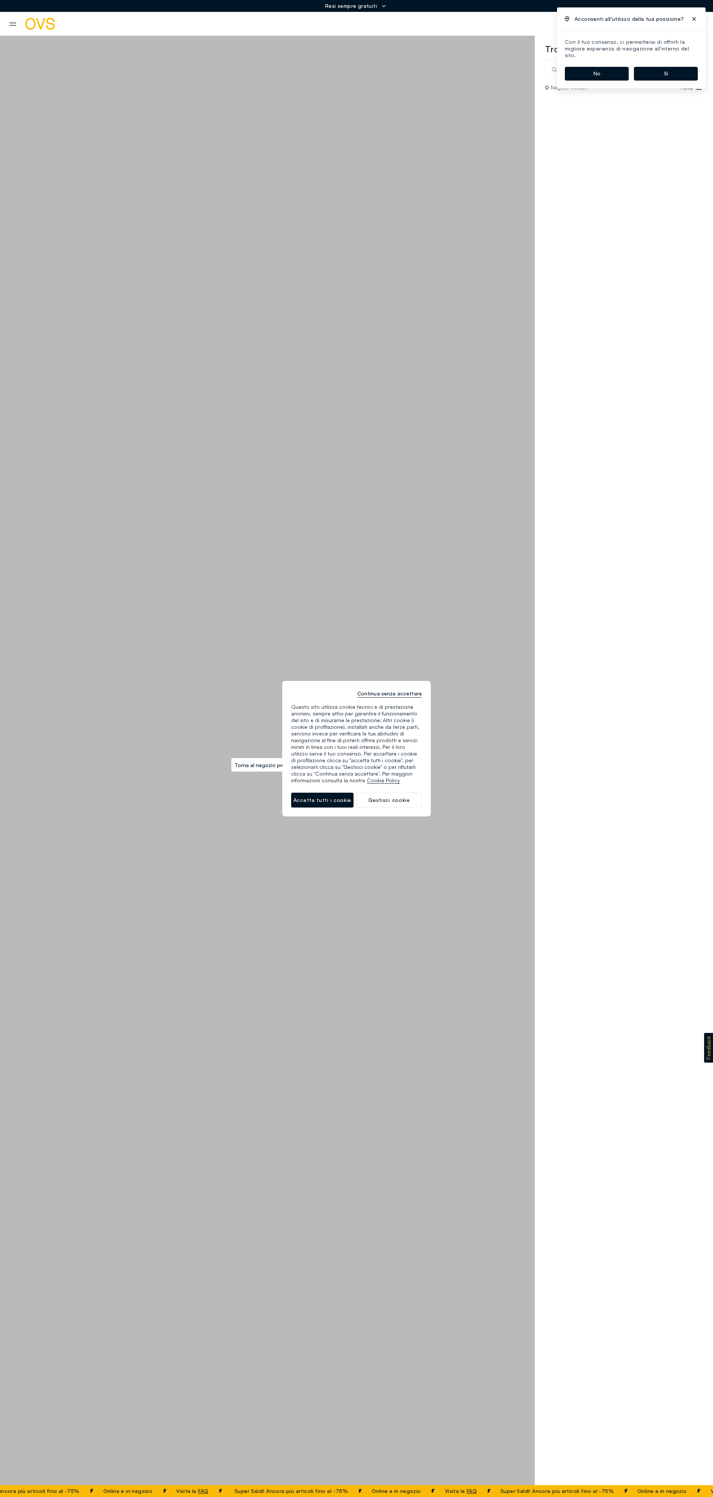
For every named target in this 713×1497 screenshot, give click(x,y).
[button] (708, 1048)
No (596, 73)
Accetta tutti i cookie (322, 800)
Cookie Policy (383, 780)
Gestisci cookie (389, 800)
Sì (666, 73)
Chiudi (693, 1491)
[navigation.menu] (13, 24)
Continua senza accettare (389, 693)
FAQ (187, 1491)
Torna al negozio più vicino (267, 764)
